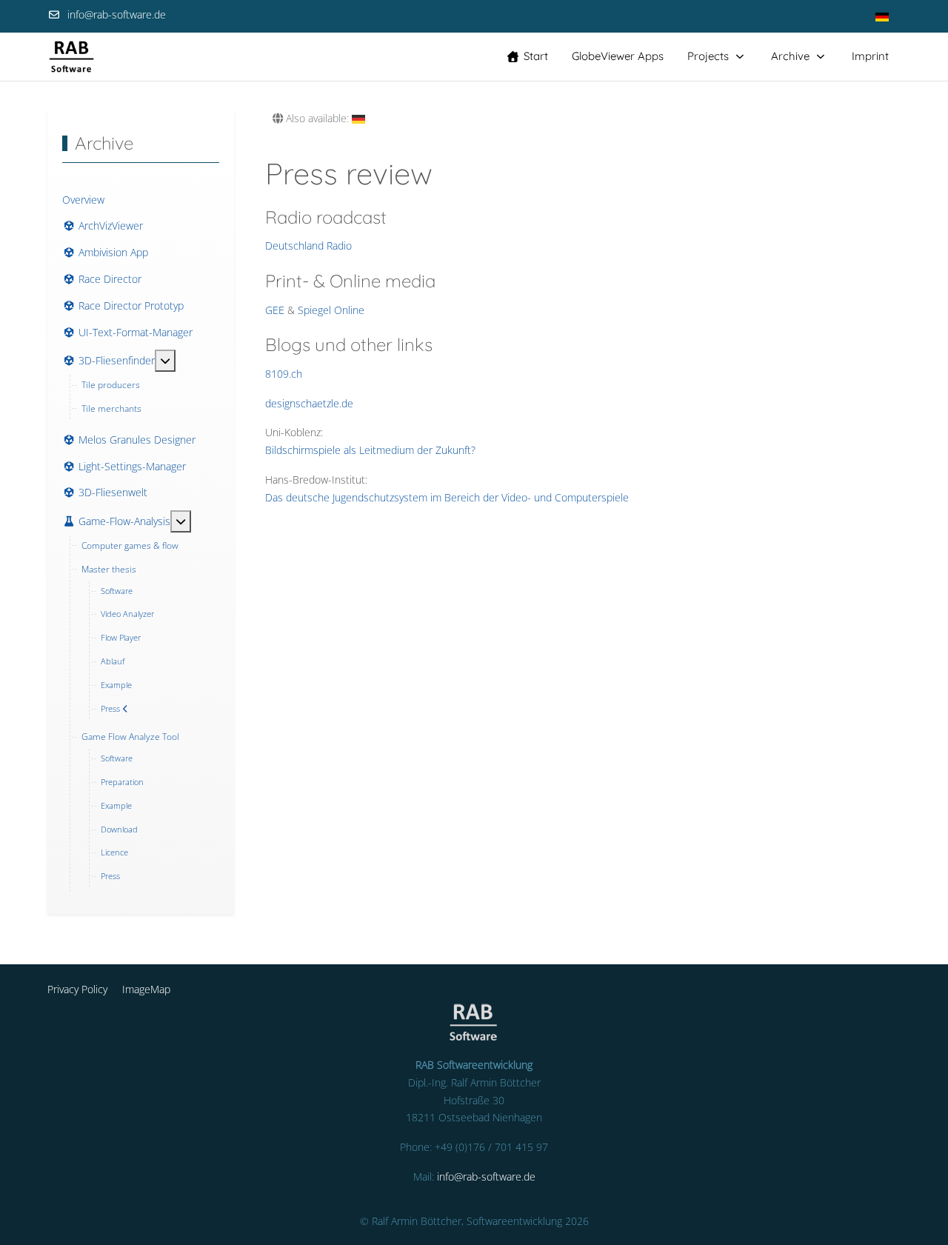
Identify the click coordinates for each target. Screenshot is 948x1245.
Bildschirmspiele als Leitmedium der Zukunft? (370, 450)
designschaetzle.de (309, 403)
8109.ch (283, 374)
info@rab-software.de (116, 14)
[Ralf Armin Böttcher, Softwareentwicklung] (71, 57)
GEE (274, 310)
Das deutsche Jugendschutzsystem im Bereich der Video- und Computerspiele (447, 497)
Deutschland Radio (308, 245)
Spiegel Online (331, 310)
